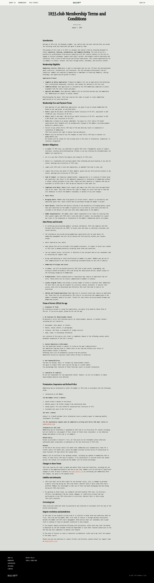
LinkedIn (10, 569)
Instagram (10, 566)
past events (33, 2)
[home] (77, 3)
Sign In (142, 2)
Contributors (11, 563)
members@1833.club (77, 471)
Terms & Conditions (31, 560)
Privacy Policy (30, 558)
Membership (22, 2)
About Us (12, 2)
